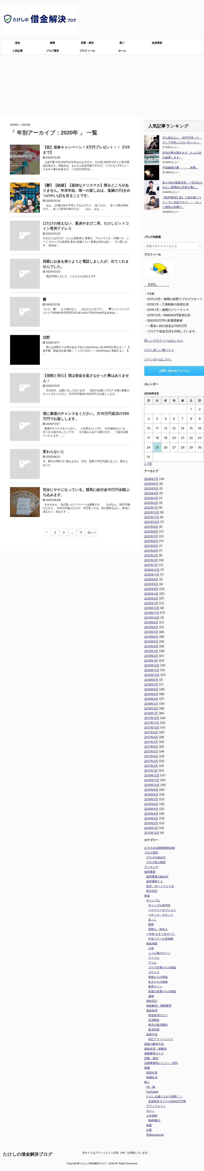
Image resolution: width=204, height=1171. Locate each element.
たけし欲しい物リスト (159, 350)
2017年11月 (151, 722)
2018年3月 (151, 703)
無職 (52, 42)
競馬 (151, 924)
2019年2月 (151, 655)
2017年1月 (151, 770)
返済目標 (153, 1029)
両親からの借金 (158, 977)
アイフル (153, 957)
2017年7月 (151, 741)
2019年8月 (151, 627)
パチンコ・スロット (160, 914)
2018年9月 (151, 679)
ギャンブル (153, 900)
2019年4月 (151, 646)
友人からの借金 (158, 981)
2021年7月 (151, 536)
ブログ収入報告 (156, 862)
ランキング (151, 867)
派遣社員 (151, 1072)
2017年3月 (151, 761)
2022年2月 (151, 502)
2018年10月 (152, 675)
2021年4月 (151, 550)
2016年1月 (151, 828)
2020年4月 (151, 588)
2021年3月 (151, 555)
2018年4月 (151, 698)
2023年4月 (151, 493)
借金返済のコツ (158, 1015)
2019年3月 (151, 651)
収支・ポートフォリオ (160, 886)
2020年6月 (151, 579)
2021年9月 (151, 526)
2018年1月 (151, 713)
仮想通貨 (157, 42)
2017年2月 (151, 765)
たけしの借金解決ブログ (28, 1154)
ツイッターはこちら (157, 359)
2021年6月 (151, 541)
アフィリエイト (156, 1106)
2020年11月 (151, 574)
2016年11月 (151, 780)
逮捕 (151, 996)
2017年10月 (151, 727)
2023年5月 (151, 488)
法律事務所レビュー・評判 (161, 1063)
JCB (151, 948)
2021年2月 (151, 560)
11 (80, 532)
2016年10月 (152, 785)
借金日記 (151, 1000)
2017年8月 (151, 737)
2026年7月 (151, 479)
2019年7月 (151, 632)
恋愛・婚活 (87, 42)
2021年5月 (151, 545)
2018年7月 (151, 684)
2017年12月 (151, 718)
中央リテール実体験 (160, 938)
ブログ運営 (52, 50)
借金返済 (151, 1010)
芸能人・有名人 (158, 929)
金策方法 (151, 1034)
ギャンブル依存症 (159, 905)
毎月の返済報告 (158, 1024)
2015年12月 (151, 832)
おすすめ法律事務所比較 (159, 847)
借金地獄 (151, 943)
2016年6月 (151, 804)
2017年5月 (151, 751)
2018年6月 (151, 689)
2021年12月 (151, 512)
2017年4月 (151, 756)
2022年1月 (151, 507)
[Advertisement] (102, 85)
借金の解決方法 (154, 1043)
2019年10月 (152, 617)
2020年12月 (152, 569)
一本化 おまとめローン (160, 934)
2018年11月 (151, 670)
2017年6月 (151, 746)
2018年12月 (151, 665)
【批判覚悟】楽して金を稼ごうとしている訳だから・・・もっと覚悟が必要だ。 (181, 202)
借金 (17, 42)
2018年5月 (151, 694)
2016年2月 (151, 823)
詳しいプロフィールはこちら (163, 340)
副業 (149, 1125)
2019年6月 (151, 636)
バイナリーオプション (162, 910)
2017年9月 (151, 732)
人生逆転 (151, 1115)
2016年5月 (151, 808)
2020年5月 (151, 584)
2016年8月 (151, 794)
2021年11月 (151, 517)
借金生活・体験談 (155, 1048)
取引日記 (151, 890)
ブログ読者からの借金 (162, 967)
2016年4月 (151, 813)
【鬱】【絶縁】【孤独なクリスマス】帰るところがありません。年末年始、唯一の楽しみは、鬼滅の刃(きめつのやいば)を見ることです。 (86, 190)
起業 (149, 1130)
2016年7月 (151, 799)
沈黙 (46, 337)
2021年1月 (151, 565)
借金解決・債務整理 (158, 1005)
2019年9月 (151, 622)
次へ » (91, 532)
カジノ (150, 1110)
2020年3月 (151, 593)
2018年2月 (151, 708)
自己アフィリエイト (160, 1039)
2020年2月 (151, 598)
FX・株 (150, 1087)
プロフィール (87, 50)
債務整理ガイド (154, 1053)
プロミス (153, 972)
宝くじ (152, 919)
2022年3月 (151, 498)
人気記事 (17, 50)
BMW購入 (154, 1120)
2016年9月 (151, 789)
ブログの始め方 (156, 857)
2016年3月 (151, 818)
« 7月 (148, 464)
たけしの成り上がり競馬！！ (164, 1096)
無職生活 (151, 1077)
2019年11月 (151, 612)
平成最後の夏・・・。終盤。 (180, 167)
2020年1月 (151, 603)
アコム (152, 962)
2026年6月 (151, 483)
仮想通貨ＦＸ (154, 881)
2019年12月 (151, 608)
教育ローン (155, 986)
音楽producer (155, 1134)
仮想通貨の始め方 (157, 876)
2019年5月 (151, 641)
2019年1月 (151, 660)
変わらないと (53, 451)
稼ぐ (122, 42)
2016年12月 (151, 775)
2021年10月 (151, 522)
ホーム (122, 50)
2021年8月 (151, 531)
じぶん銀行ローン (159, 953)
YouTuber (152, 1091)
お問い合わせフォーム (174, 371)
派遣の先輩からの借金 (162, 991)
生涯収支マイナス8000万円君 (167, 1101)
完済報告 (153, 1020)
